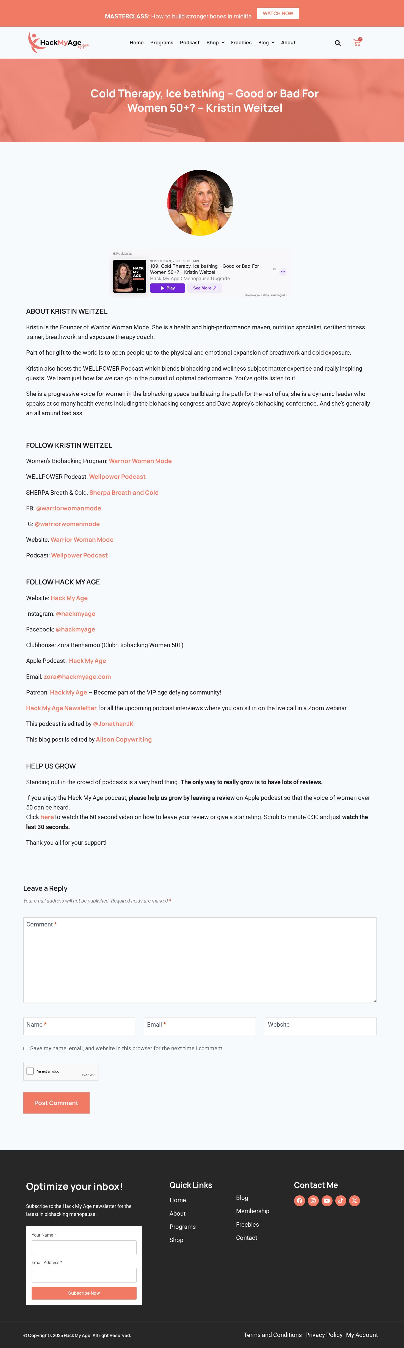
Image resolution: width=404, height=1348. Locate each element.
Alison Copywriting (124, 739)
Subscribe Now (84, 1293)
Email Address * (47, 1262)
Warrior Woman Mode (140, 461)
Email (156, 1024)
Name (36, 1024)
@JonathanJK (113, 724)
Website (279, 1024)
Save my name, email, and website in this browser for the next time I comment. (127, 1048)
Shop (212, 42)
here (47, 817)
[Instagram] (313, 1200)
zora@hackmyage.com (77, 676)
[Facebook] (299, 1200)
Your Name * (44, 1235)
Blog (263, 42)
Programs (161, 42)
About (288, 42)
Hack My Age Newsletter (61, 708)
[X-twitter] (354, 1200)
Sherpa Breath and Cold (124, 492)
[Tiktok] (340, 1200)
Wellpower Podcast (117, 476)
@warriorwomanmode (68, 508)
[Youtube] (327, 1200)
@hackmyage (75, 613)
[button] (337, 43)
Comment (41, 924)
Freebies (241, 42)
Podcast (190, 42)
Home (137, 42)
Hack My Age (69, 598)
